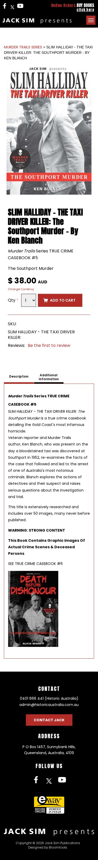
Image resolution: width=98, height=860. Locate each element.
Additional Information (49, 377)
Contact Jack (49, 720)
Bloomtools (58, 847)
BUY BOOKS (72, 7)
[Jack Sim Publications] (37, 21)
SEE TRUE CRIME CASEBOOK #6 (35, 563)
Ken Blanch (32, 444)
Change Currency (21, 289)
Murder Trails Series (23, 47)
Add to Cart (63, 300)
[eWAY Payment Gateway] (49, 804)
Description (18, 376)
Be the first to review (49, 345)
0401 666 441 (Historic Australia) (49, 698)
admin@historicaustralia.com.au (49, 704)
